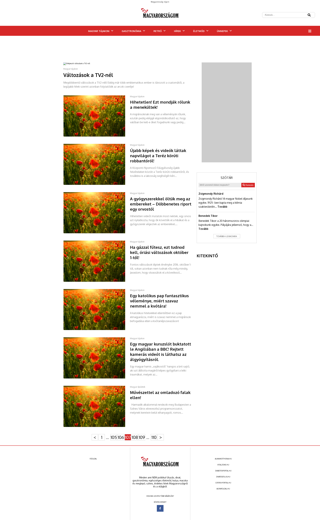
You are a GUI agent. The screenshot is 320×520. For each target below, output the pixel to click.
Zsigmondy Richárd (210, 193)
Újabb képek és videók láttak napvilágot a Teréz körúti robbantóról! (158, 155)
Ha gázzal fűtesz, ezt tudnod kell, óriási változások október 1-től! (159, 252)
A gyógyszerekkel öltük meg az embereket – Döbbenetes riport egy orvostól (160, 204)
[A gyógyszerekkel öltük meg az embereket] (96, 233)
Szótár (227, 177)
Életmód (198, 31)
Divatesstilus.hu (223, 477)
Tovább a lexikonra (226, 236)
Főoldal (93, 459)
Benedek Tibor (208, 215)
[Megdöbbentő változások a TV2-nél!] (79, 63)
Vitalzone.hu (223, 465)
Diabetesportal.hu (223, 471)
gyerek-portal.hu (223, 483)
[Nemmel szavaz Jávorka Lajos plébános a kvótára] (96, 330)
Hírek (177, 31)
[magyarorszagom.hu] (160, 15)
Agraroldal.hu (223, 489)
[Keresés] (309, 15)
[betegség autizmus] (96, 378)
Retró (158, 31)
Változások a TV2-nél (88, 75)
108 (135, 437)
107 (128, 437)
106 (121, 437)
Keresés (249, 185)
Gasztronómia (131, 31)
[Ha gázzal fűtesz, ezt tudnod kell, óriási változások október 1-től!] (96, 281)
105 (113, 437)
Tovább (222, 206)
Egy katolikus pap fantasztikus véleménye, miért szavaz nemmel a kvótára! (159, 301)
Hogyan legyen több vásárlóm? (160, 496)
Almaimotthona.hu (223, 459)
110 (153, 437)
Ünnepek (222, 31)
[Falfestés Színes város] (96, 426)
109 (142, 437)
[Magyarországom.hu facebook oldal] (160, 508)
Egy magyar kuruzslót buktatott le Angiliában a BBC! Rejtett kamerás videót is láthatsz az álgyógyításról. (160, 351)
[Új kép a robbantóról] (96, 184)
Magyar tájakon (98, 31)
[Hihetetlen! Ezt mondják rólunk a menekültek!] (96, 136)
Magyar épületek (137, 387)
